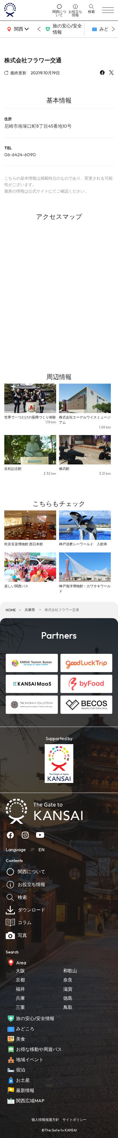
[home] (26, 10)
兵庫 (20, 998)
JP (32, 849)
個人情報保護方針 (45, 1119)
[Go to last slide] (39, 29)
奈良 (67, 980)
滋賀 (67, 989)
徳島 (67, 998)
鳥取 (67, 1007)
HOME (11, 610)
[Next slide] (113, 29)
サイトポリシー (74, 1119)
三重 (20, 1007)
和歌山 (70, 970)
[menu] (108, 10)
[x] (111, 73)
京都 (20, 980)
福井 (20, 989)
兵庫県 (30, 610)
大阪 (20, 970)
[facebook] (102, 73)
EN (41, 849)
